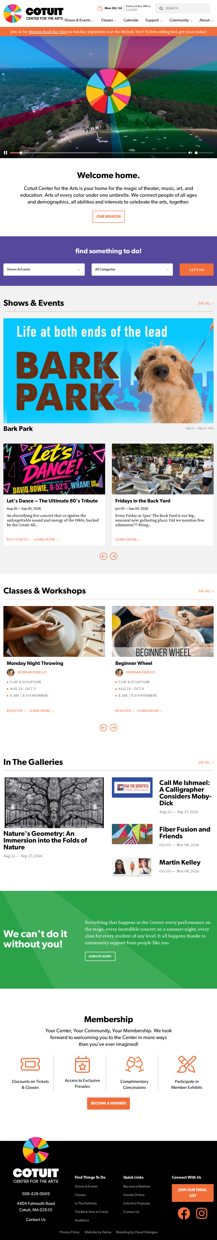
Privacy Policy (70, 1232)
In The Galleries (86, 1203)
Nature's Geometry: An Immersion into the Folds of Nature (45, 841)
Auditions (82, 1220)
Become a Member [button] (108, 1104)
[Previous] (113, 556)
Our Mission (108, 217)
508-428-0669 (36, 1194)
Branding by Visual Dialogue (136, 1232)
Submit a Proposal (136, 1203)
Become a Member (136, 1186)
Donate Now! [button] (100, 956)
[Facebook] (184, 1213)
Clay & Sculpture (26, 682)
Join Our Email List (192, 1193)
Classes (107, 20)
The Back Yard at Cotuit (91, 1212)
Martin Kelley (179, 862)
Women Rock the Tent (48, 31)
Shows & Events (77, 20)
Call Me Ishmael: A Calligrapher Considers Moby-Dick (185, 793)
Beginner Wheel (133, 663)
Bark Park (18, 429)
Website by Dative (98, 1232)
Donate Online (134, 1195)
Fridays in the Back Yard (142, 501)
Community (179, 20)
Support (152, 20)
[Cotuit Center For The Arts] (33, 13)
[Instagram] (201, 1213)
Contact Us (36, 1220)
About (204, 20)
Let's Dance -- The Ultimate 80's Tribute (52, 501)
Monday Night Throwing (35, 663)
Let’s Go (196, 270)
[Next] (103, 556)
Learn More (46, 540)
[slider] (98, 153)
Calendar (131, 20)
